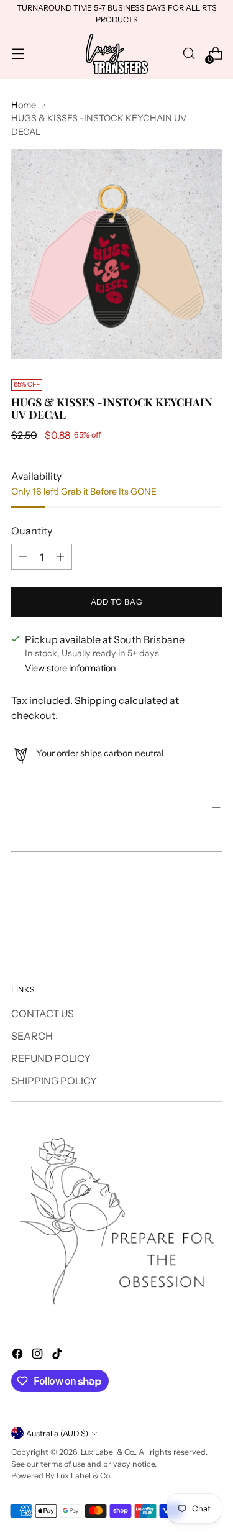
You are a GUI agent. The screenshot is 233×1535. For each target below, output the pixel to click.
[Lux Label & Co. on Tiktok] (58, 1355)
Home (23, 105)
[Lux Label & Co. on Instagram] (38, 1355)
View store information (70, 668)
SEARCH (32, 1036)
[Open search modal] (188, 53)
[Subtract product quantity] (23, 556)
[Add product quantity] (60, 556)
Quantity (31, 531)
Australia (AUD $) (57, 1433)
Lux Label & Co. (108, 1452)
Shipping (96, 700)
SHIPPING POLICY (54, 1080)
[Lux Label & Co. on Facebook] (18, 1355)
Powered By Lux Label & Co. (61, 1475)
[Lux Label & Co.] (117, 54)
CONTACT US (42, 1013)
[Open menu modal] (17, 53)
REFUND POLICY (51, 1058)
